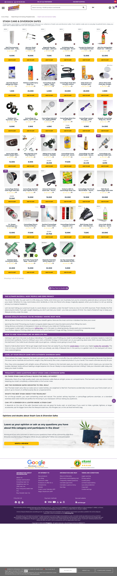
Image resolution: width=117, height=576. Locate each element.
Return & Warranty (66, 476)
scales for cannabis (101, 346)
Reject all (86, 570)
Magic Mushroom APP (45, 491)
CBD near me (20, 486)
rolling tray (39, 328)
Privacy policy (86, 478)
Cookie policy (86, 480)
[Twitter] (19, 502)
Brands (40, 487)
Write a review (21, 443)
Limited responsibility (89, 483)
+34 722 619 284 (20, 2)
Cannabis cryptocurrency (68, 485)
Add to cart (12, 60)
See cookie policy (35, 574)
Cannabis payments (66, 483)
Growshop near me (22, 482)
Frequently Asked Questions (69, 480)
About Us (19, 477)
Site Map (62, 487)
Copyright (85, 487)
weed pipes (74, 346)
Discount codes (43, 480)
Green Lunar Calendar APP (46, 489)
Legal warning (86, 476)
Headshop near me (22, 484)
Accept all (68, 570)
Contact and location (23, 480)
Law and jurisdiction (88, 485)
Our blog (41, 478)
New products (42, 476)
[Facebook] (16, 502)
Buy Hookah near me (23, 493)
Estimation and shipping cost (69, 478)
